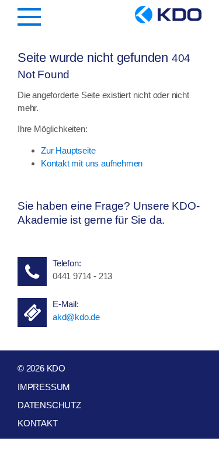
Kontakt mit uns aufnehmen (91, 163)
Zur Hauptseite (68, 150)
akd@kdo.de (76, 317)
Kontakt (38, 423)
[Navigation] (29, 17)
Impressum (44, 387)
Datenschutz (49, 405)
